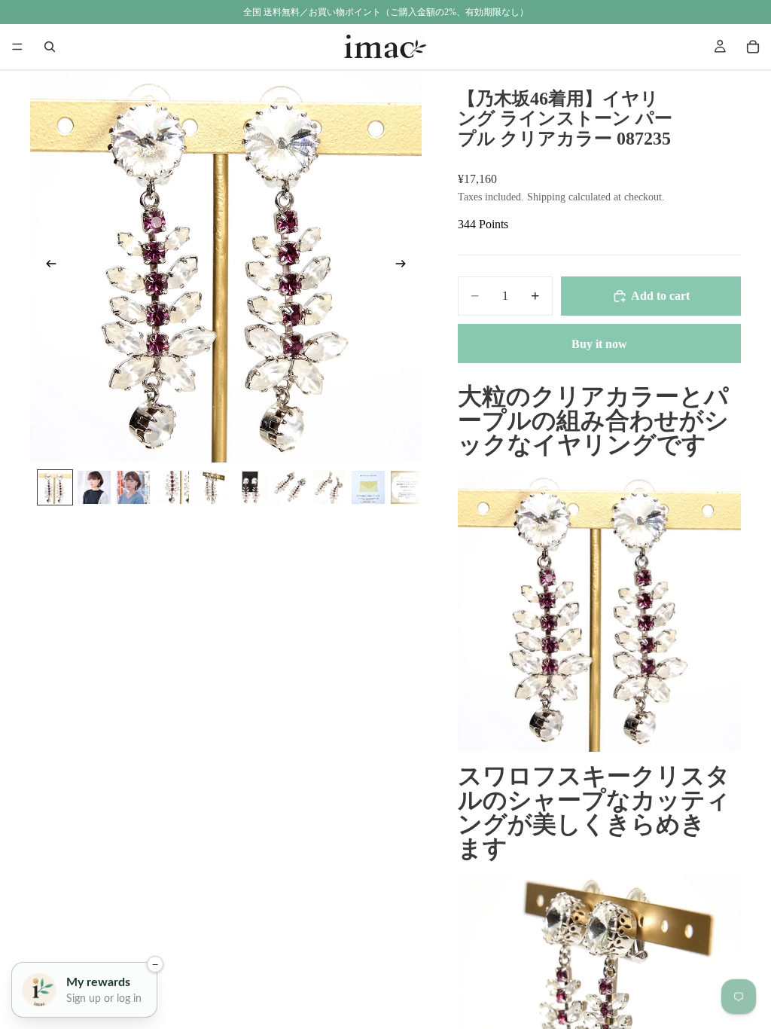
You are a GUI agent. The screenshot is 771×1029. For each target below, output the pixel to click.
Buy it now (599, 343)
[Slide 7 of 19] (289, 487)
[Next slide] (405, 266)
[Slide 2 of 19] (94, 487)
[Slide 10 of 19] (407, 487)
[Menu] (17, 46)
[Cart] (752, 46)
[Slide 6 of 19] (250, 487)
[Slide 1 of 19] (55, 487)
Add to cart (660, 295)
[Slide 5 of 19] (211, 487)
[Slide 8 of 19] (329, 487)
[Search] (49, 46)
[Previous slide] (46, 266)
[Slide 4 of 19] (172, 487)
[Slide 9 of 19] (368, 487)
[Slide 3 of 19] (133, 487)
